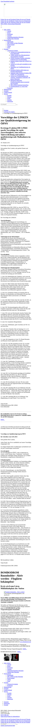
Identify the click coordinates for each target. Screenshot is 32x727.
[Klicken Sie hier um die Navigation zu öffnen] (1, 27)
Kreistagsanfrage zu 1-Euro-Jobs (19, 86)
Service (6, 94)
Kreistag (6, 49)
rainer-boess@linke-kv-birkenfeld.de (10, 716)
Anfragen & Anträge (12, 50)
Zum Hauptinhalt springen (7, 1)
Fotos (8, 47)
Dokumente (10, 41)
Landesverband (8, 92)
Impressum (10, 101)
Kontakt (9, 95)
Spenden (6, 91)
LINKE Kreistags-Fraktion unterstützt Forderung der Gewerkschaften (20, 58)
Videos (9, 46)
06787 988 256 (5, 715)
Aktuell (9, 31)
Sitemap (9, 97)
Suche (8, 98)
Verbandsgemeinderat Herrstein (15, 37)
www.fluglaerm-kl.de (25, 641)
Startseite (6, 702)
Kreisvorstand (10, 44)
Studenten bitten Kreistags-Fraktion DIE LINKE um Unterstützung (21, 73)
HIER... (3, 419)
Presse (9, 32)
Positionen (10, 88)
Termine (9, 35)
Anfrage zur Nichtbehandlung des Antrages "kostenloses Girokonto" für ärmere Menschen (20, 77)
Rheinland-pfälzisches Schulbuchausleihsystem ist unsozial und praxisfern (20, 82)
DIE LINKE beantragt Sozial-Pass (19, 85)
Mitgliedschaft (7, 89)
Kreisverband (7, 40)
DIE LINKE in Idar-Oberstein (15, 43)
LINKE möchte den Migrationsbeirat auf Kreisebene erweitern (20, 55)
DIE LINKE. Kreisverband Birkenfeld (11, 24)
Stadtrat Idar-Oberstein (13, 38)
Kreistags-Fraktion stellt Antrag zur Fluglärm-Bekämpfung (20, 70)
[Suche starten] (16, 724)
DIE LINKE (7, 29)
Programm (10, 34)
